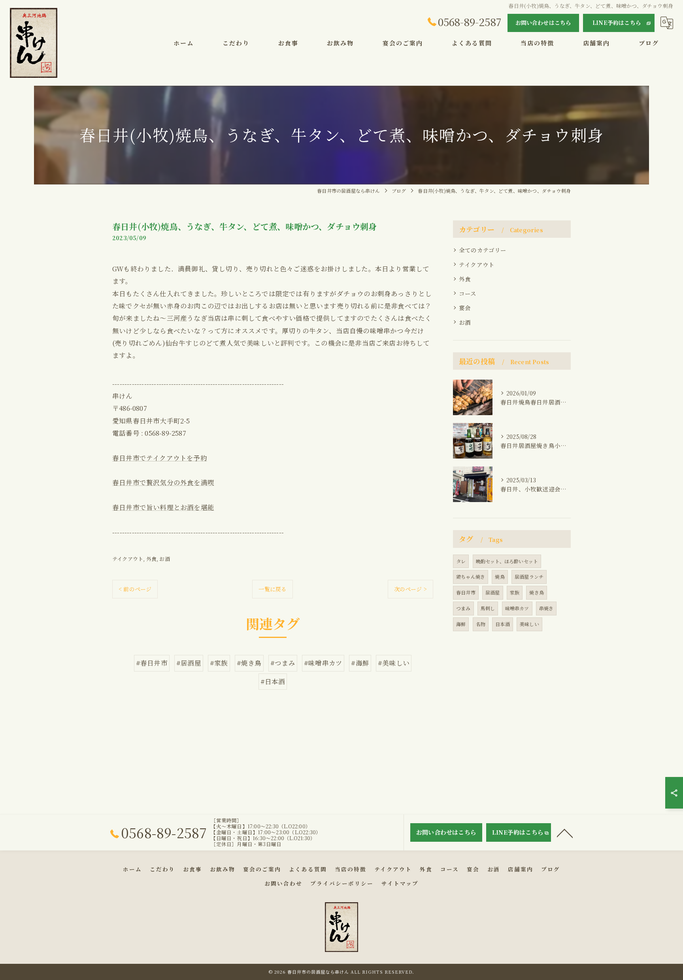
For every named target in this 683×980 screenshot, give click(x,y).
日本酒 (502, 624)
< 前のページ (135, 589)
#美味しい (393, 663)
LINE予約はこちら (616, 22)
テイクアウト (127, 558)
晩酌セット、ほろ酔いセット (507, 561)
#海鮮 (360, 663)
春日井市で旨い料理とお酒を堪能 (163, 507)
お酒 (164, 558)
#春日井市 (152, 663)
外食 (151, 558)
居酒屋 (492, 592)
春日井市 (465, 592)
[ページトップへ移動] (565, 833)
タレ (461, 561)
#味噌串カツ (323, 663)
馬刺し (488, 608)
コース (468, 293)
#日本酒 (272, 681)
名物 (480, 624)
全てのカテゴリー (483, 250)
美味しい (529, 624)
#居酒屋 (188, 663)
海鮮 (461, 624)
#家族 (219, 663)
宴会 (465, 307)
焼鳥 (499, 576)
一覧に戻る (272, 589)
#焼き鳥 (249, 663)
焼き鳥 (536, 592)
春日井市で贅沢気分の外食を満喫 (163, 482)
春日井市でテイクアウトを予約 (159, 458)
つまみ (463, 608)
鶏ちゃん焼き (470, 576)
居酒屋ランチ (529, 576)
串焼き (546, 608)
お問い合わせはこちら (543, 22)
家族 (514, 592)
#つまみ (282, 663)
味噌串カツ (517, 608)
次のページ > (410, 589)
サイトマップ (400, 883)
